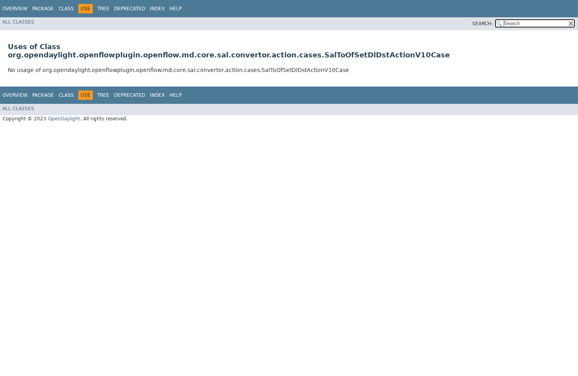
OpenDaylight (64, 119)
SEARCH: (482, 23)
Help (175, 8)
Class (66, 8)
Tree (103, 8)
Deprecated (129, 8)
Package (43, 8)
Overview (15, 8)
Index (157, 8)
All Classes (18, 22)
